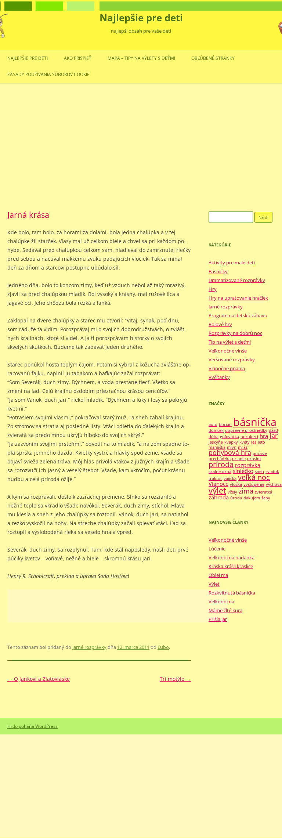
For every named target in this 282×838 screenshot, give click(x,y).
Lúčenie (217, 548)
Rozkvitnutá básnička (232, 592)
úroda (236, 498)
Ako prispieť (77, 58)
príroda (221, 464)
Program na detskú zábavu (238, 315)
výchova (274, 484)
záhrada (219, 497)
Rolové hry (220, 324)
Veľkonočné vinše (228, 350)
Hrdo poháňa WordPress (32, 726)
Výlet (214, 584)
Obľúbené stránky (213, 58)
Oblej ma (218, 575)
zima (246, 491)
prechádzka (220, 458)
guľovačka (229, 436)
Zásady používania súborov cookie (48, 74)
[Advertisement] (141, 147)
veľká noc (254, 477)
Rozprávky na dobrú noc (235, 333)
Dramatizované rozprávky (237, 280)
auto (213, 424)
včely (232, 492)
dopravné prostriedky (246, 430)
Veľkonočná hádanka (231, 557)
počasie (260, 453)
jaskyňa (216, 442)
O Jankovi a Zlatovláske (38, 678)
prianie (239, 458)
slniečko (243, 470)
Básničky (218, 271)
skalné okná (220, 471)
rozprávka (247, 465)
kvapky (231, 442)
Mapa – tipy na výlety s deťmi (141, 58)
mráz (242, 447)
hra (264, 436)
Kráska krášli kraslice (231, 566)
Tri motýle (175, 678)
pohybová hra (230, 452)
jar (274, 435)
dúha (213, 436)
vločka (236, 484)
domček (216, 430)
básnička (254, 422)
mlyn (231, 447)
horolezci (249, 436)
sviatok (272, 471)
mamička (217, 447)
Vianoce (218, 483)
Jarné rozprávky (89, 647)
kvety (244, 442)
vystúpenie (253, 484)
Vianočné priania (227, 368)
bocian (225, 424)
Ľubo (163, 647)
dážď (273, 430)
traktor (215, 478)
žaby (265, 498)
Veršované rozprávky (232, 359)
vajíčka (230, 478)
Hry (213, 289)
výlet (217, 490)
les (253, 442)
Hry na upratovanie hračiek (238, 298)
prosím (254, 458)
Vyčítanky (219, 377)
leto (261, 442)
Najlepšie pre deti (141, 17)
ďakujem (251, 498)
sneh (259, 471)
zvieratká (263, 492)
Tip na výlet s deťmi (230, 342)
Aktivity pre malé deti (232, 262)
